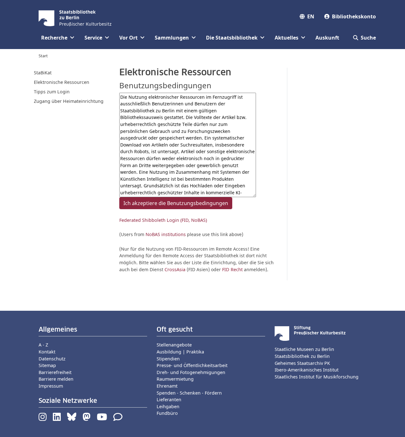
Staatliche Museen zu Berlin (304, 349)
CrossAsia (175, 269)
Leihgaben (168, 406)
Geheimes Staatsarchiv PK (302, 363)
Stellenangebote (174, 345)
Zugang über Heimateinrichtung (68, 101)
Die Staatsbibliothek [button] (232, 37)
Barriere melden (56, 379)
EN (310, 16)
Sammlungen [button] (172, 37)
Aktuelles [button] (286, 37)
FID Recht (232, 269)
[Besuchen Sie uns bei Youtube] (102, 418)
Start (43, 56)
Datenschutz (52, 359)
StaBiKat (43, 73)
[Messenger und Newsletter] (117, 418)
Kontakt (47, 352)
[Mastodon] (86, 418)
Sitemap (47, 365)
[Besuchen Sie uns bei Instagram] (43, 418)
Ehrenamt (167, 386)
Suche (368, 37)
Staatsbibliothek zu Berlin (302, 356)
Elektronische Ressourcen (61, 82)
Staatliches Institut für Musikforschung (316, 377)
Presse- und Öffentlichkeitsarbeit (192, 365)
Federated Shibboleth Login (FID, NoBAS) (163, 220)
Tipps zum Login (52, 92)
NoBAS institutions (166, 234)
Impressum (51, 386)
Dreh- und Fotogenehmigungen (191, 372)
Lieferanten (169, 399)
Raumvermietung (175, 379)
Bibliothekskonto (354, 16)
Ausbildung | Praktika (180, 352)
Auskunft (327, 37)
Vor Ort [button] (128, 37)
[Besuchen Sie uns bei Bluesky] (71, 418)
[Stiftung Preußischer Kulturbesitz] (310, 333)
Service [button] (93, 37)
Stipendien (168, 359)
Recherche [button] (54, 37)
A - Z (43, 345)
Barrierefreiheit (55, 372)
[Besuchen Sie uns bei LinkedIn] (57, 418)
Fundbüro (167, 413)
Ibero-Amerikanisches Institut (307, 370)
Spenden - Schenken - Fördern (189, 393)
